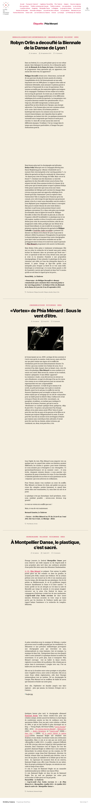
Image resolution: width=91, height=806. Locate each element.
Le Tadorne (11, 802)
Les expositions (66, 6)
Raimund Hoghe (38, 791)
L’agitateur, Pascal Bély (46, 4)
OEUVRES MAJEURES (32, 536)
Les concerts (77, 8)
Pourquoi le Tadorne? (32, 4)
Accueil (22, 4)
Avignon (66, 4)
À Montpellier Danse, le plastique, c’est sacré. (45, 544)
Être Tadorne (58, 4)
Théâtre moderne (55, 6)
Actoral (54, 12)
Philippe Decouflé (38, 292)
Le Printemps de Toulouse (73, 12)
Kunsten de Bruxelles (22, 10)
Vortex (36, 523)
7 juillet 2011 (46, 553)
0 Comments (58, 53)
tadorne (35, 53)
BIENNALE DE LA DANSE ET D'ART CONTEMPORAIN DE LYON (29, 37)
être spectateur (24, 6)
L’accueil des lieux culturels (51, 10)
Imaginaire (35, 8)
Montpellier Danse (45, 8)
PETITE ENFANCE (51, 305)
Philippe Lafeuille (48, 292)
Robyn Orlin (56, 292)
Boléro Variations (39, 731)
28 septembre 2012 (46, 53)
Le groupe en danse (65, 8)
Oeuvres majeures (75, 4)
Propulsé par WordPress (23, 802)
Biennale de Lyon (76, 10)
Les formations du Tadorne (42, 12)
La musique (61, 12)
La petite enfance (25, 8)
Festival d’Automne (18, 12)
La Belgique (55, 8)
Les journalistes (65, 10)
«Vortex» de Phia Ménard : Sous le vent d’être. (45, 313)
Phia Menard (30, 292)
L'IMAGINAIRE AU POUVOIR (55, 37)
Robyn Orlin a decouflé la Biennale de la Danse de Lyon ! (45, 45)
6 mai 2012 (46, 321)
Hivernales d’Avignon (36, 10)
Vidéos (76, 37)
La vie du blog (77, 6)
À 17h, (27, 571)
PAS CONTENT (68, 37)
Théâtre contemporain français (39, 6)
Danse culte (29, 12)
